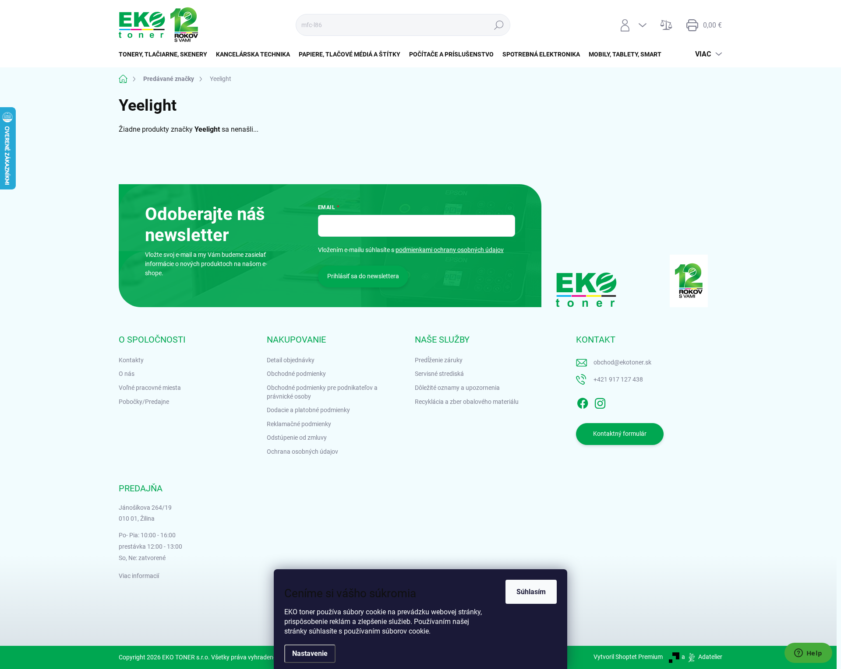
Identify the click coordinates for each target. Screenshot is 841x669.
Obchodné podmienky (296, 373)
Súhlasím (531, 592)
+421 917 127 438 (618, 379)
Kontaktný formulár (620, 433)
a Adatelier (702, 656)
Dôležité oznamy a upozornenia (457, 387)
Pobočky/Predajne (144, 401)
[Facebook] (582, 401)
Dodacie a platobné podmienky (308, 409)
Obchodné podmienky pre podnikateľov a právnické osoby (322, 392)
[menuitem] (165, 54)
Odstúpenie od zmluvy (297, 437)
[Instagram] (600, 401)
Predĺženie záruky (439, 360)
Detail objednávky (290, 360)
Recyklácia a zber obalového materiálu (467, 401)
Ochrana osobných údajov (302, 451)
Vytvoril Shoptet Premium (628, 656)
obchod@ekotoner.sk (622, 362)
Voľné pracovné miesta (150, 387)
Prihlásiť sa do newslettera (363, 276)
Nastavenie (310, 653)
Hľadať (498, 24)
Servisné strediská (439, 373)
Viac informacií (139, 575)
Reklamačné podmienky (299, 423)
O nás (126, 373)
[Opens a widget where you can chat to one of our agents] (808, 654)
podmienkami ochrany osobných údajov (450, 249)
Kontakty (131, 360)
